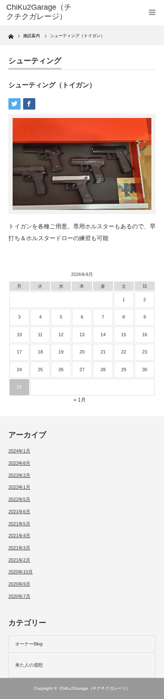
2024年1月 (19, 450)
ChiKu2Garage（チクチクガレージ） (94, 688)
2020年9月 (19, 584)
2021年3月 (19, 547)
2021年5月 (19, 523)
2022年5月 (19, 499)
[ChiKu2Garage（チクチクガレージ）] (39, 12)
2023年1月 (19, 487)
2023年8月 (19, 463)
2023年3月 (19, 475)
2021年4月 (19, 535)
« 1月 (80, 400)
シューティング (34, 60)
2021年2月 (19, 559)
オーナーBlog (28, 643)
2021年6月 (19, 511)
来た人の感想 (29, 664)
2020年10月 (20, 571)
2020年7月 (19, 596)
